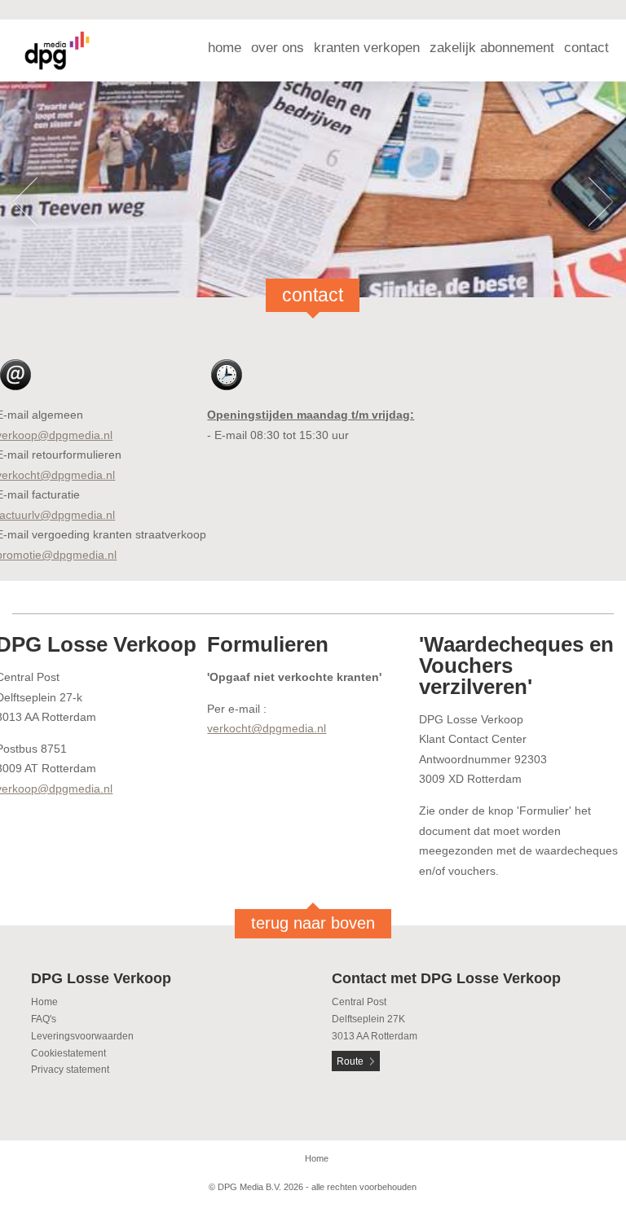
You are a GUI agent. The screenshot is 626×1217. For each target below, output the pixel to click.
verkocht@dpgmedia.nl (266, 728)
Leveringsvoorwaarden (82, 1036)
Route (350, 1061)
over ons (277, 47)
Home (44, 1002)
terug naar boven (313, 923)
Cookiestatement (68, 1053)
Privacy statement (70, 1069)
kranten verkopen (367, 47)
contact (586, 47)
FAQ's (43, 1019)
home (224, 47)
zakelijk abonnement (492, 47)
